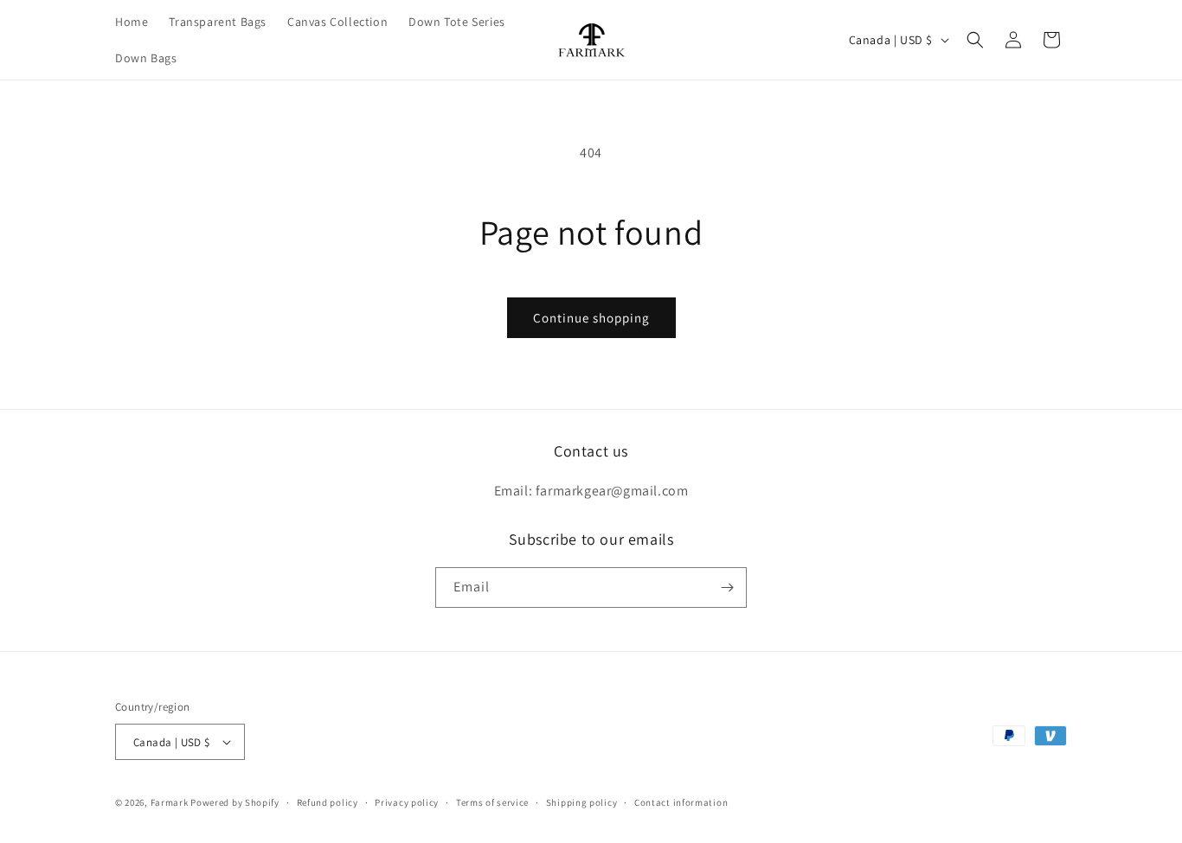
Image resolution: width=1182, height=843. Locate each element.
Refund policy (327, 802)
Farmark (170, 802)
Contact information (681, 802)
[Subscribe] (727, 587)
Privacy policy (407, 802)
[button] (975, 40)
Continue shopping (591, 318)
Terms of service (492, 802)
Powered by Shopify (234, 802)
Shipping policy (582, 802)
